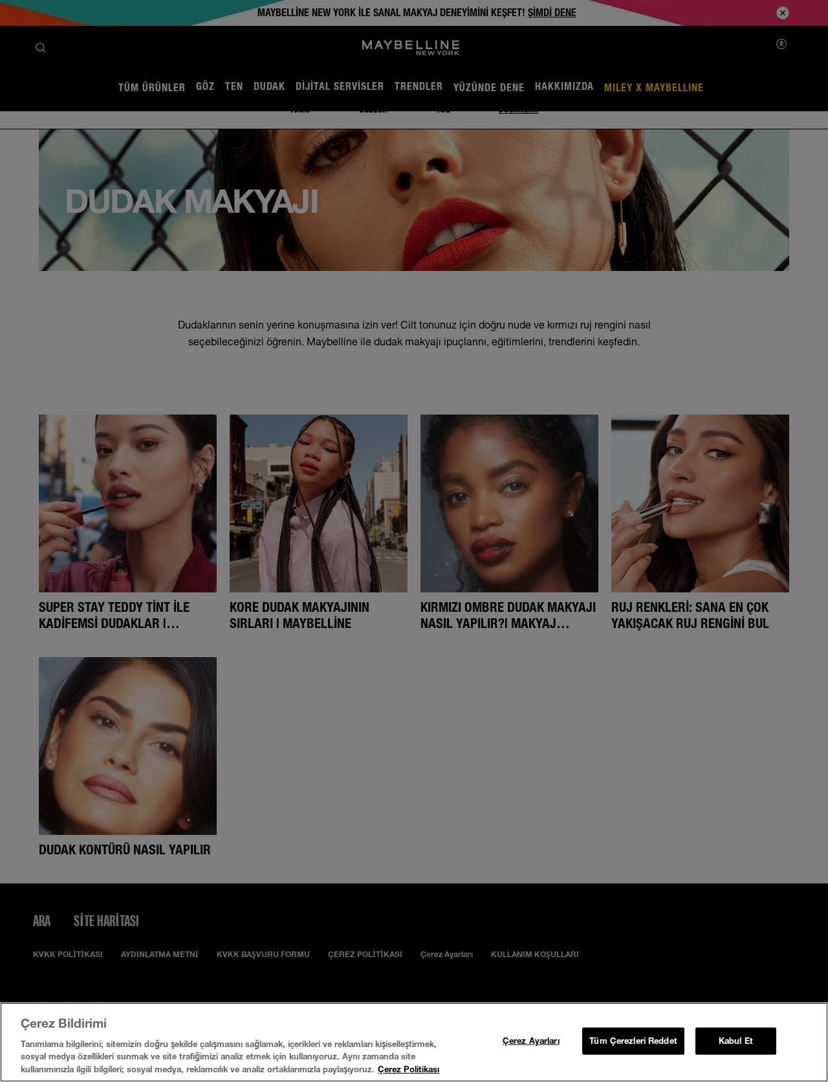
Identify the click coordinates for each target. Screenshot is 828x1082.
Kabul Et (736, 1040)
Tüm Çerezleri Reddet (633, 1040)
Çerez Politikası (408, 1068)
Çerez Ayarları (531, 1040)
